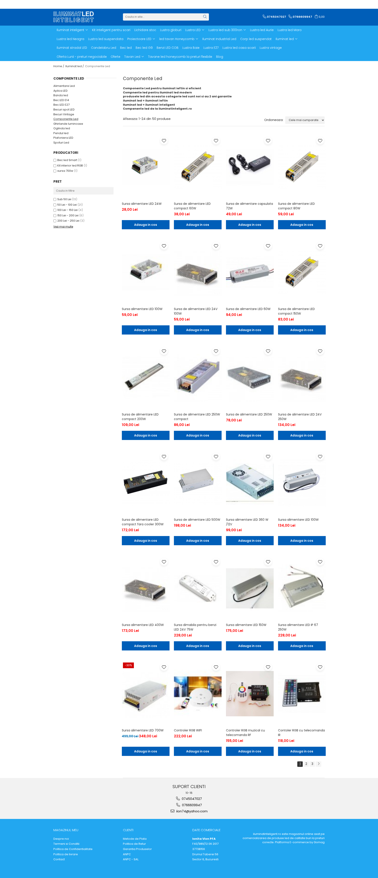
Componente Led (65, 119)
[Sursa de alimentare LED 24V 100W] (198, 272)
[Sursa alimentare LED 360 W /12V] (250, 483)
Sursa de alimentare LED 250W (249, 414)
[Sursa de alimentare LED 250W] (250, 377)
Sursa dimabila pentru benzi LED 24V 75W (195, 627)
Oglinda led (61, 128)
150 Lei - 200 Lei (68, 215)
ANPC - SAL (130, 859)
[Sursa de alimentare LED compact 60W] (198, 167)
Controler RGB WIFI (188, 730)
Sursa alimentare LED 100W (142, 309)
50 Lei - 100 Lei (67, 205)
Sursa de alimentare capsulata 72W (249, 206)
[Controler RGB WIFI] (198, 693)
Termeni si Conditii (66, 844)
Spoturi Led (61, 142)
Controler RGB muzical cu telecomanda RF (245, 732)
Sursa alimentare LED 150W (246, 625)
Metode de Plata (135, 839)
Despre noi (61, 839)
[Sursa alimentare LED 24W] (146, 167)
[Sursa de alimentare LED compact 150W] (302, 272)
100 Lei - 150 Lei (67, 210)
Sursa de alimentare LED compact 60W (192, 206)
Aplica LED (60, 91)
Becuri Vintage (63, 114)
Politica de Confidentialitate (73, 849)
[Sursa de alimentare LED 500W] (198, 483)
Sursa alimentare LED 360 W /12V (247, 521)
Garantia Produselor (137, 849)
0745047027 (191, 798)
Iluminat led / (74, 66)
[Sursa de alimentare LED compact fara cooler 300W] (146, 483)
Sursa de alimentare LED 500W (197, 519)
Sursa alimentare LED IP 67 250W (298, 627)
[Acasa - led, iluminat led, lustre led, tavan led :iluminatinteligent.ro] (75, 16)
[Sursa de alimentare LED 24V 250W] (302, 377)
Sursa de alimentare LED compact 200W (140, 416)
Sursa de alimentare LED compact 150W (296, 311)
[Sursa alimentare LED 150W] (250, 588)
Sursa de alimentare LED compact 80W (296, 206)
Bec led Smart (67, 160)
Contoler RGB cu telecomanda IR (301, 732)
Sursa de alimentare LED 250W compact (197, 416)
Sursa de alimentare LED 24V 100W (195, 311)
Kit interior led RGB (70, 165)
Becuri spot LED (64, 109)
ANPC (127, 854)
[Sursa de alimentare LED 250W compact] (198, 377)
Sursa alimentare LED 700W (143, 730)
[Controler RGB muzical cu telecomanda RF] (250, 693)
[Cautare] (205, 17)
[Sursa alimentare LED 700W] (146, 693)
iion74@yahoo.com (191, 811)
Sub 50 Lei (64, 199)
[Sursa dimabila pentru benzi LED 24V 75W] (198, 588)
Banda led (60, 95)
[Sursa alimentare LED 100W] (146, 272)
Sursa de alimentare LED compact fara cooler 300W (143, 521)
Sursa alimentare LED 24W (142, 204)
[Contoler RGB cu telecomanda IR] (302, 693)
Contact (59, 859)
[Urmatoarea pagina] (318, 764)
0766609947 (191, 805)
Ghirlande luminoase (68, 124)
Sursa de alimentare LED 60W (248, 309)
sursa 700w (65, 171)
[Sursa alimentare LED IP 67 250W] (302, 588)
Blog (219, 56)
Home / (59, 66)
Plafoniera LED (63, 138)
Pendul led (60, 133)
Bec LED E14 (61, 100)
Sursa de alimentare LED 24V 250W (300, 416)
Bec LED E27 (61, 105)
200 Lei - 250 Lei (68, 221)
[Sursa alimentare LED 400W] (146, 588)
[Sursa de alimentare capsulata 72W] (250, 167)
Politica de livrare (65, 854)
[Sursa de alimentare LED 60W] (250, 272)
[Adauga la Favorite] (164, 140)
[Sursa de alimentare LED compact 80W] (302, 167)
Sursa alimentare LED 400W (143, 625)
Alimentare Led (64, 86)
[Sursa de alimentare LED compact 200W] (146, 377)
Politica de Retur (134, 844)
